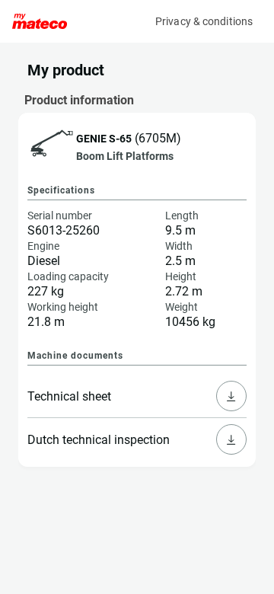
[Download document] (231, 396)
